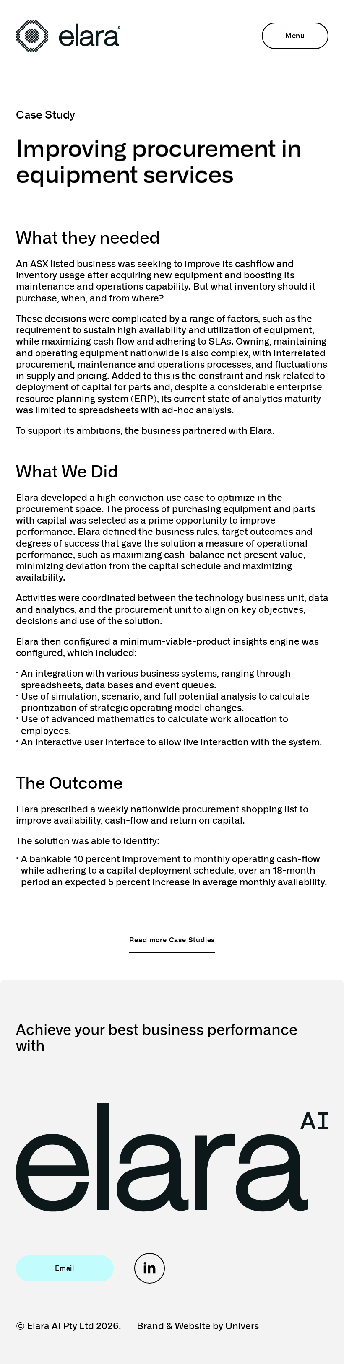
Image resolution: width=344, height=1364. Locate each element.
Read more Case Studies (172, 939)
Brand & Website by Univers (198, 1325)
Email (64, 1267)
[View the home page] (69, 36)
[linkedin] (149, 1268)
